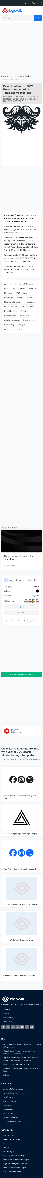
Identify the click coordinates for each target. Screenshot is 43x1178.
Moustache (30, 302)
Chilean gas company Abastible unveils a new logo (20, 1069)
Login (24, 3)
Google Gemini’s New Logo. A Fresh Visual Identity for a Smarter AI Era (19, 1052)
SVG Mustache (21, 293)
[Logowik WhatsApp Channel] (32, 1027)
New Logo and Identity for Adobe (16, 1064)
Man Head (8, 293)
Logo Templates (15, 76)
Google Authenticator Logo (14, 1093)
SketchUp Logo (9, 1101)
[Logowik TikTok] (27, 1027)
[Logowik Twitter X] (8, 1027)
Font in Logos (8, 1151)
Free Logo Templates (11, 1139)
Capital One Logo (10, 1109)
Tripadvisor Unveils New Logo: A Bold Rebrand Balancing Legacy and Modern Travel (21, 1058)
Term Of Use (8, 1022)
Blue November (10, 315)
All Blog (6, 1075)
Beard (6, 288)
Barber (22, 288)
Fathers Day (9, 297)
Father (19, 297)
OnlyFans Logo (9, 1097)
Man (14, 288)
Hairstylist (21, 325)
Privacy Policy (8, 1017)
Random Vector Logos (12, 1172)
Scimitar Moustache (12, 320)
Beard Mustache (10, 311)
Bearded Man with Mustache (22, 284)
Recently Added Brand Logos (14, 1155)
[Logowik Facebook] (3, 1027)
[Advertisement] (21, 50)
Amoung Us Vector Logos (13, 1089)
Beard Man (33, 288)
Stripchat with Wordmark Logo (15, 1121)
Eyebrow (24, 311)
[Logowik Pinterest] (17, 1027)
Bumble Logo (8, 1113)
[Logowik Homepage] (11, 10)
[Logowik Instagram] (13, 1027)
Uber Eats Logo (9, 1105)
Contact (6, 1013)
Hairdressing (9, 325)
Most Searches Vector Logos (14, 1168)
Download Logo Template (23, 674)
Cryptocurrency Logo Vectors (15, 1164)
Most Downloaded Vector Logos (16, 1159)
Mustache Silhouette (12, 329)
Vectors (6, 1147)
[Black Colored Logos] (37, 591)
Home (3, 76)
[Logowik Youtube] (22, 1027)
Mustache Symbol (11, 306)
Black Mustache (29, 320)
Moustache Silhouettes (13, 302)
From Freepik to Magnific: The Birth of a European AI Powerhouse (22, 1045)
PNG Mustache (27, 306)
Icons (5, 1143)
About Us (6, 1009)
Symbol (28, 76)
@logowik (15, 729)
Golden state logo (10, 1117)
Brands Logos (8, 1135)
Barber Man (24, 315)
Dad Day (29, 297)
